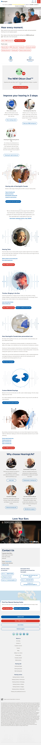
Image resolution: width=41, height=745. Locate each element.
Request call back (7, 577)
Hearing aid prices (6, 50)
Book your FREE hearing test (29, 123)
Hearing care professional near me (18, 691)
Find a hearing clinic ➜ (20, 40)
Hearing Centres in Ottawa (18, 684)
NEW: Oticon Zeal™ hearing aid (17, 47)
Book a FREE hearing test (7, 40)
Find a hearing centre (11, 120)
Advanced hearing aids (11, 507)
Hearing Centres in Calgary (18, 686)
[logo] (4, 1)
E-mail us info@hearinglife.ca (9, 580)
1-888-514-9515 (20, 617)
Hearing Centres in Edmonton (18, 689)
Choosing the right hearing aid (11, 155)
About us (18, 638)
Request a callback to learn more (23, 307)
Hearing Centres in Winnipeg (18, 682)
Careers (18, 648)
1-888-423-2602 (5, 565)
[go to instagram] (24, 634)
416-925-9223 (8, 561)
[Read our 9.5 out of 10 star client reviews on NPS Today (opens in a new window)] (24, 6)
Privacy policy (18, 655)
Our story (18, 641)
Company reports (18, 657)
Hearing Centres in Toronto (18, 677)
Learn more (11, 480)
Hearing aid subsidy (30, 47)
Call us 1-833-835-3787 (27, 580)
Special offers (5, 47)
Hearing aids (15, 50)
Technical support (20, 629)
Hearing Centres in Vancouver (18, 679)
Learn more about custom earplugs (10, 402)
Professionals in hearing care (29, 480)
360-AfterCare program (30, 509)
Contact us (18, 643)
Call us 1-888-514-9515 (7, 573)
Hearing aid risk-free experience (13, 201)
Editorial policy (18, 660)
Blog (18, 650)
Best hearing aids (18, 671)
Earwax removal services (25, 50)
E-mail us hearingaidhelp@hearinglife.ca (30, 583)
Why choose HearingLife (8, 362)
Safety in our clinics (18, 653)
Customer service (18, 645)
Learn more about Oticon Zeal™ (20, 87)
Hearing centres (18, 674)
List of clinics (20, 625)
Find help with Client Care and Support (31, 576)
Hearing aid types (18, 666)
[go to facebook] (17, 634)
